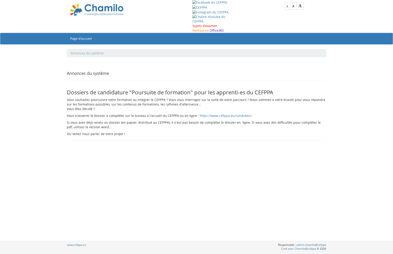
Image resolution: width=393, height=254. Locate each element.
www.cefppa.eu (76, 245)
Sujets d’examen (204, 26)
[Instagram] (210, 12)
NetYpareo (200, 30)
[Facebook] (209, 2)
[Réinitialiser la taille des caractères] (293, 6)
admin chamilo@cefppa (311, 245)
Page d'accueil (81, 38)
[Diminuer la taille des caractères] (287, 6)
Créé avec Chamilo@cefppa (299, 249)
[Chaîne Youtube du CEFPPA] (211, 19)
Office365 (216, 30)
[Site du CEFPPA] (199, 7)
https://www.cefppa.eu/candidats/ (226, 115)
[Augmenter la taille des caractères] (300, 6)
